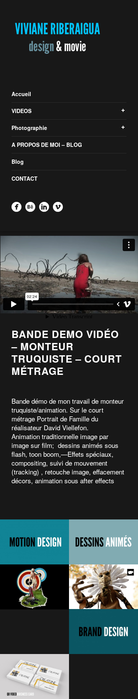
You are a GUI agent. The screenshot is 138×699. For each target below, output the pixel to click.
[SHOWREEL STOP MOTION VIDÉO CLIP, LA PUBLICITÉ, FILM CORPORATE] (103, 586)
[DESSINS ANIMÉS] (103, 541)
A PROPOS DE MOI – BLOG (47, 144)
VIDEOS (21, 111)
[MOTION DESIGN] (34, 541)
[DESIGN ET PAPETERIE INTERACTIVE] (34, 676)
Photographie (29, 127)
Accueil (21, 94)
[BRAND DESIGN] (103, 631)
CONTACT (25, 178)
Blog (18, 161)
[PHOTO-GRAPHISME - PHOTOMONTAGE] (34, 586)
